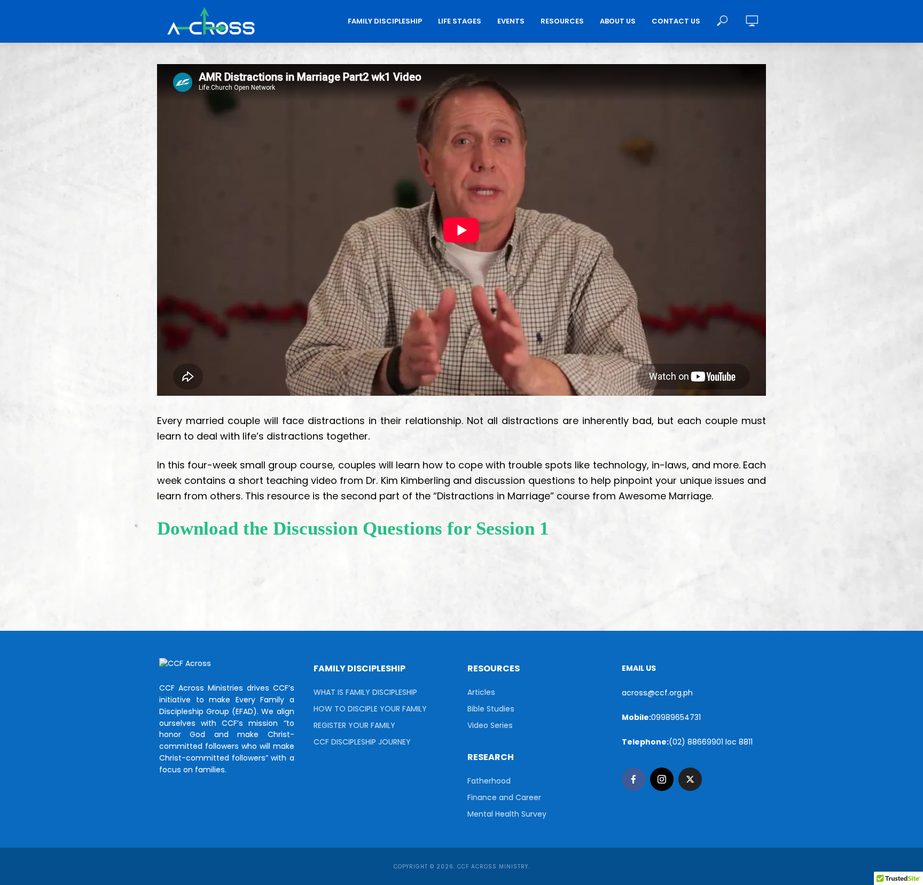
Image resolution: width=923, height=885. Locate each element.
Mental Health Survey (506, 814)
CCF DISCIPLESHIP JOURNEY (362, 742)
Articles (481, 692)
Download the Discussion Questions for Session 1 (353, 528)
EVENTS (511, 21)
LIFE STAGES (459, 21)
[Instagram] (662, 779)
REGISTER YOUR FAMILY (354, 725)
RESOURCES (562, 21)
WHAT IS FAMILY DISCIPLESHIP (365, 692)
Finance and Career (504, 797)
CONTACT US (676, 21)
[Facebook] (633, 779)
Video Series (490, 725)
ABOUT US (618, 21)
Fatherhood (489, 781)
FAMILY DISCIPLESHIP (385, 21)
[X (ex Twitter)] (690, 779)
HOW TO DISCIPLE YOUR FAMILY (370, 708)
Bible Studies (490, 708)
